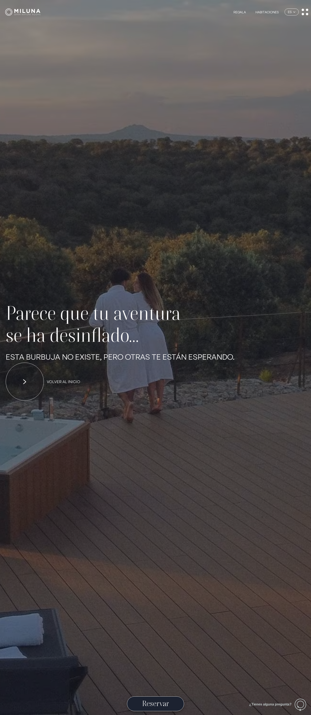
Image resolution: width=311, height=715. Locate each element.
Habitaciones (267, 12)
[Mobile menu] (305, 12)
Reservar (155, 703)
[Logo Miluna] (23, 12)
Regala (240, 12)
